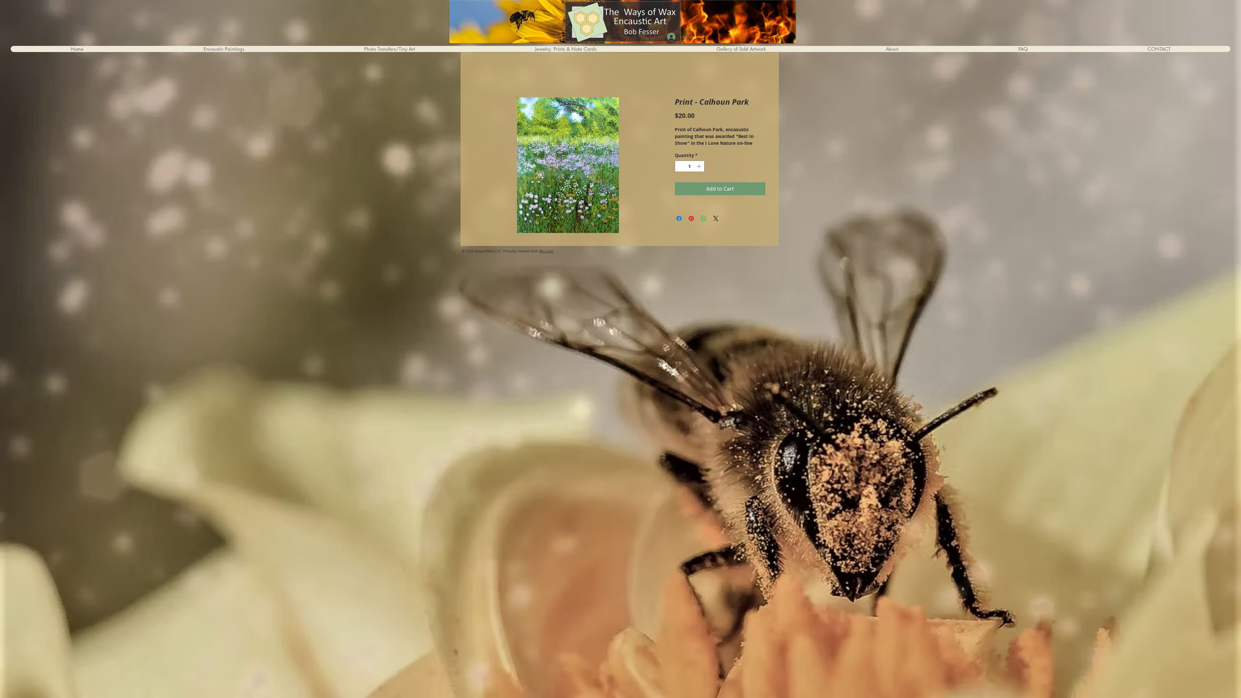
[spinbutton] (689, 166)
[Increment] (700, 166)
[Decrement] (680, 166)
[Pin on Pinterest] (691, 218)
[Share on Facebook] (679, 218)
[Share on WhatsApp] (703, 218)
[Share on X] (716, 218)
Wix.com (546, 251)
